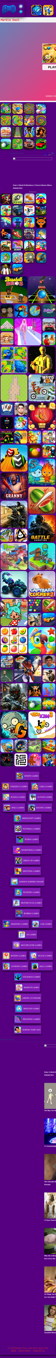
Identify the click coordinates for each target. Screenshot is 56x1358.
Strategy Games (18, 786)
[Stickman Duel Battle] (6, 238)
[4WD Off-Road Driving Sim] (17, 215)
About (13, 1350)
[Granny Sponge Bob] (6, 274)
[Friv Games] (21, 8)
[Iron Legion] (29, 148)
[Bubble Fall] (17, 137)
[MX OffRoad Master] (29, 250)
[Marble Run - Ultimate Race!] (17, 113)
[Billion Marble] (6, 137)
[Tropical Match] (6, 215)
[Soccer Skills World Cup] (17, 203)
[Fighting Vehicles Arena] (48, 15)
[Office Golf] (6, 148)
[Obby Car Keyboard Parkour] (41, 148)
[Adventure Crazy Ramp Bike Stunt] (41, 262)
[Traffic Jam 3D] (29, 238)
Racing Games (43, 808)
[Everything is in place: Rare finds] (41, 137)
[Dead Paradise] (6, 250)
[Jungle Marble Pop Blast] (6, 125)
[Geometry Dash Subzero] (36, 15)
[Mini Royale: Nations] (17, 227)
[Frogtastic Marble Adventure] (17, 125)
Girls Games (46, 786)
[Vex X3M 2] (29, 215)
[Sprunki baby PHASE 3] (41, 227)
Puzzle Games (18, 797)
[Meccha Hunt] (6, 203)
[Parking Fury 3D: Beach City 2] (17, 274)
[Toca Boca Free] (17, 262)
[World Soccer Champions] (41, 215)
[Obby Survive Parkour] (41, 250)
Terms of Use (39, 1350)
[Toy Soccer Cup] (17, 148)
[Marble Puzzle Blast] (41, 113)
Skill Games (17, 808)
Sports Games (31, 776)
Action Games (44, 797)
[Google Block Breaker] (6, 227)
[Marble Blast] (29, 125)
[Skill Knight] (17, 238)
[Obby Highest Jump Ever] (41, 203)
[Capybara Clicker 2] (29, 203)
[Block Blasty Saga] (41, 238)
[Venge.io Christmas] (17, 250)
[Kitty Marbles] (6, 113)
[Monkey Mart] (6, 262)
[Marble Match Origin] (41, 125)
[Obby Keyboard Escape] (29, 137)
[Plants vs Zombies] (29, 262)
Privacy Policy (24, 1350)
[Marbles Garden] (29, 113)
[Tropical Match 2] (29, 227)
